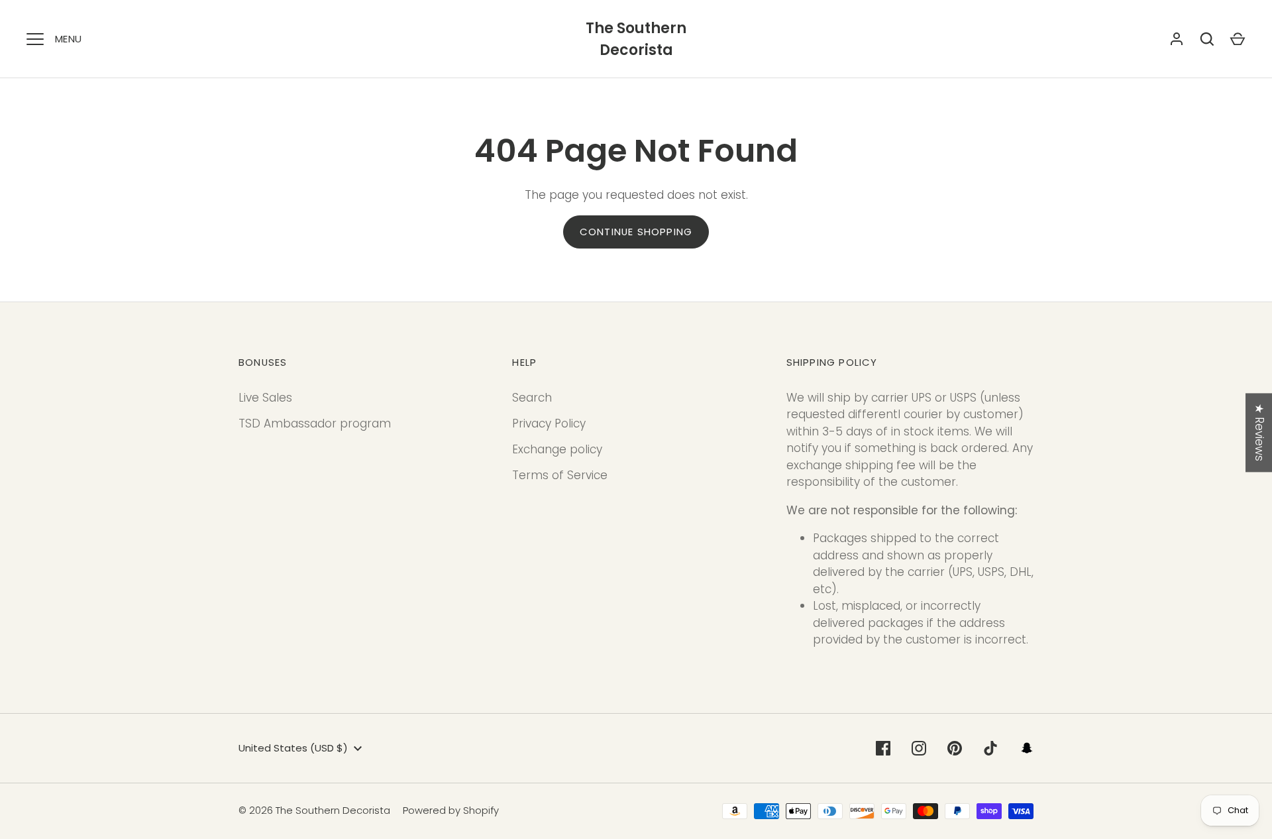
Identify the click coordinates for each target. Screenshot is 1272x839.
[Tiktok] (990, 748)
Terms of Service (560, 475)
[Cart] (1237, 39)
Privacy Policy (549, 423)
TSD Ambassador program (314, 423)
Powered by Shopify (451, 810)
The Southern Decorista (636, 39)
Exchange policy (557, 449)
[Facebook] (883, 748)
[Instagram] (918, 748)
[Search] (1207, 39)
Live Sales (265, 398)
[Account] (1176, 39)
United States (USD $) (293, 748)
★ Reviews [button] (1259, 432)
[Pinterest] (954, 748)
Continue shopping (636, 232)
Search (532, 398)
